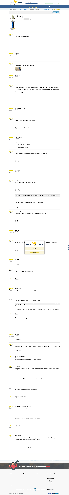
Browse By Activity (31, 7)
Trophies (11, 6)
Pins (30, 6)
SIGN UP (48, 466)
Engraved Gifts (50, 6)
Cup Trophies (48, 480)
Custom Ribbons (49, 483)
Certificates (35, 6)
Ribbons (21, 6)
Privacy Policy (23, 478)
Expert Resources (38, 7)
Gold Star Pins (49, 484)
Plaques (16, 6)
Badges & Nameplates (42, 6)
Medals (26, 6)
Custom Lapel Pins (49, 481)
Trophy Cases (57, 6)
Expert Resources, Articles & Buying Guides (39, 477)
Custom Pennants (49, 482)
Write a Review (56, 12)
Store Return (23, 477)
